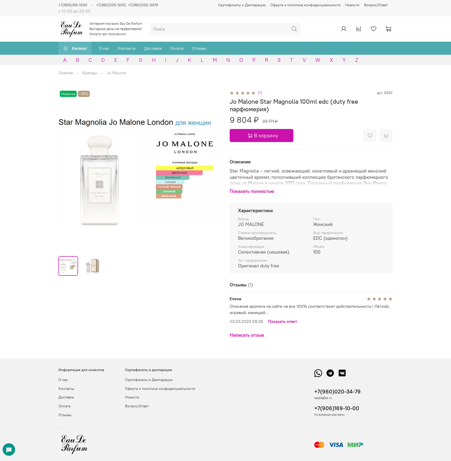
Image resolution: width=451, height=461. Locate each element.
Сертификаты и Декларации (242, 5)
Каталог (79, 48)
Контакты (127, 48)
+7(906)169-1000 (72, 5)
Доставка (153, 48)
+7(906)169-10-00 (336, 408)
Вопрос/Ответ (376, 5)
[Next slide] (213, 170)
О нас (104, 48)
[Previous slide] (67, 170)
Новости (352, 5)
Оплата (176, 48)
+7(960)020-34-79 (337, 391)
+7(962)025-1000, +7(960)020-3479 (127, 5)
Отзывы (199, 48)
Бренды (89, 72)
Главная (65, 72)
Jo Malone (116, 72)
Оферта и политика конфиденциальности (305, 5)
